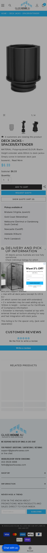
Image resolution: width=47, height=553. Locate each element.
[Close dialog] (44, 264)
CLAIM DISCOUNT (35, 283)
